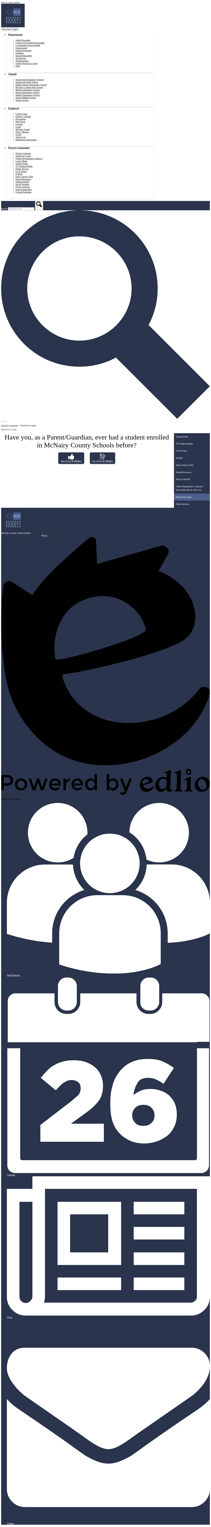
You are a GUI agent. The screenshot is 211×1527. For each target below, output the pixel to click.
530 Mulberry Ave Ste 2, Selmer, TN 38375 (21, 535)
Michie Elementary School (28, 90)
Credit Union (21, 114)
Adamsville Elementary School (30, 79)
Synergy (19, 124)
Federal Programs (23, 50)
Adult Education (23, 40)
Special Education (24, 56)
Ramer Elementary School (27, 92)
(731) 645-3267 (55, 535)
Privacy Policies (23, 187)
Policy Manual (22, 132)
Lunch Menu (21, 161)
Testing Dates (22, 164)
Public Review (22, 169)
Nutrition (20, 53)
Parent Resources (23, 179)
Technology (21, 58)
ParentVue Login (23, 156)
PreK (18, 66)
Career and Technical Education (30, 43)
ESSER (19, 174)
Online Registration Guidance (29, 158)
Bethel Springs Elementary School (31, 85)
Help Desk (20, 121)
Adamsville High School (27, 82)
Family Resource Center (26, 63)
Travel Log (21, 137)
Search (4, 208)
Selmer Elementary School (28, 95)
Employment (21, 48)
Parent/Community (9, 425)
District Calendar (23, 116)
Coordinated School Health (28, 45)
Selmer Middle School (26, 98)
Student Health (22, 182)
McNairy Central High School (29, 87)
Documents (21, 119)
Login (18, 127)
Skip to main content (10, 2)
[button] (15, 34)
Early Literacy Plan (24, 176)
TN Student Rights (24, 166)
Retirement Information (26, 140)
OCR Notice (21, 171)
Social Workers (22, 184)
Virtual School (22, 100)
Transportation (22, 61)
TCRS (18, 134)
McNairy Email (23, 129)
